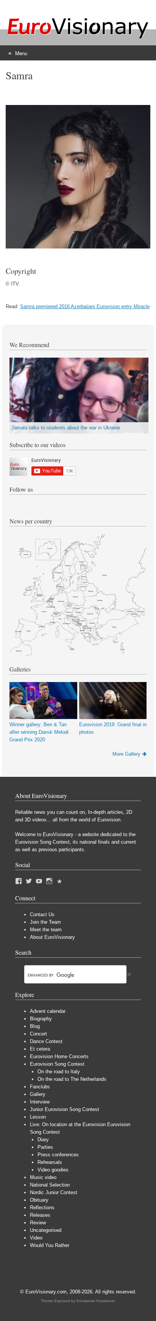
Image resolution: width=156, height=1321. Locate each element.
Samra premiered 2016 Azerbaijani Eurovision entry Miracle (85, 306)
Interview (40, 1102)
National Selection (50, 1185)
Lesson (38, 1117)
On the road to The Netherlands (71, 1079)
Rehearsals (49, 1162)
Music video (43, 1177)
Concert (38, 1034)
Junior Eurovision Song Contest (64, 1109)
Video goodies (53, 1170)
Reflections (42, 1207)
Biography (41, 1019)
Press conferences (58, 1154)
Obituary (39, 1200)
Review (38, 1222)
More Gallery (126, 754)
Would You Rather (49, 1245)
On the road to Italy (58, 1071)
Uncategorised (45, 1230)
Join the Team (45, 922)
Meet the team (46, 929)
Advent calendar (48, 1011)
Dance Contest (46, 1041)
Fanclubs (40, 1087)
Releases (40, 1215)
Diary (43, 1139)
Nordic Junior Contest (53, 1192)
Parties (45, 1147)
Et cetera (40, 1049)
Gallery (37, 1094)
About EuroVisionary (52, 937)
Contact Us (42, 914)
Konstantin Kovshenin (95, 1301)
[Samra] (78, 247)
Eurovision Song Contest (57, 1064)
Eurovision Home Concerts (59, 1056)
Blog (35, 1026)
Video (36, 1238)
